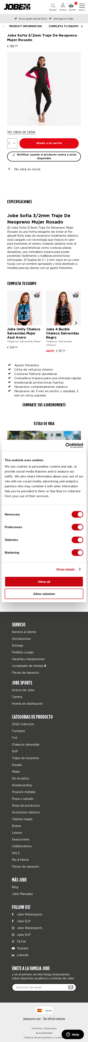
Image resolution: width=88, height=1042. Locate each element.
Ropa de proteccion (26, 805)
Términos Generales (44, 1028)
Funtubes (18, 730)
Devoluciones (21, 638)
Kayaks (17, 764)
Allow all (44, 581)
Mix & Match (20, 859)
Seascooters (20, 839)
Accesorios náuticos (26, 812)
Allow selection (44, 593)
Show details (65, 569)
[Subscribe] (70, 987)
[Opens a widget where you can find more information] (72, 1035)
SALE (16, 852)
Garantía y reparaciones (28, 658)
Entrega (17, 645)
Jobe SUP (23, 921)
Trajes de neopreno (25, 758)
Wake (16, 771)
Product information (25, 26)
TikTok (21, 941)
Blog (15, 887)
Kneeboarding (22, 785)
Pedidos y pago (23, 652)
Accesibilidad (44, 1033)
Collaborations (22, 846)
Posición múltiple (23, 791)
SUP (15, 751)
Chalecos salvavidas (25, 744)
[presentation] (76, 323)
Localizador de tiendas (28, 665)
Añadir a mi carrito (49, 143)
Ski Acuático (20, 778)
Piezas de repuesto (25, 672)
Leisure (17, 832)
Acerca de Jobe (23, 690)
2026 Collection (23, 724)
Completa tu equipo (63, 26)
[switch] (77, 527)
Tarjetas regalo (22, 819)
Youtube (22, 948)
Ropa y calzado (23, 798)
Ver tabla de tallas (21, 131)
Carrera (17, 696)
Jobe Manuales (22, 893)
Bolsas (16, 825)
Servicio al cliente (24, 631)
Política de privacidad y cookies (44, 1037)
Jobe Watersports (29, 914)
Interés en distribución (27, 703)
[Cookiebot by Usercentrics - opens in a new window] (65, 445)
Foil (14, 737)
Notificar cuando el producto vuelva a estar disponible (46, 157)
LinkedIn (22, 955)
